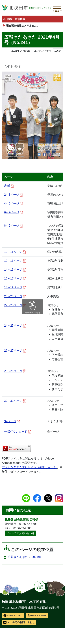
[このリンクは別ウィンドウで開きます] (16, 448)
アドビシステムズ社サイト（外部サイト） (29, 467)
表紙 (7, 185)
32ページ (10, 421)
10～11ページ (13, 251)
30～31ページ (13, 400)
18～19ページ (13, 287)
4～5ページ (11, 203)
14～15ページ (13, 269)
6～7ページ (11, 212)
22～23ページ (13, 305)
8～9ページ (11, 225)
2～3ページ (11, 194)
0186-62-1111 (15, 615)
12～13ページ (13, 260)
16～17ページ (13, 278)
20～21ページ (13, 296)
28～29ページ (13, 371)
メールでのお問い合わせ (20, 533)
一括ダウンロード (15, 431)
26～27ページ (13, 350)
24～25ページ (13, 325)
